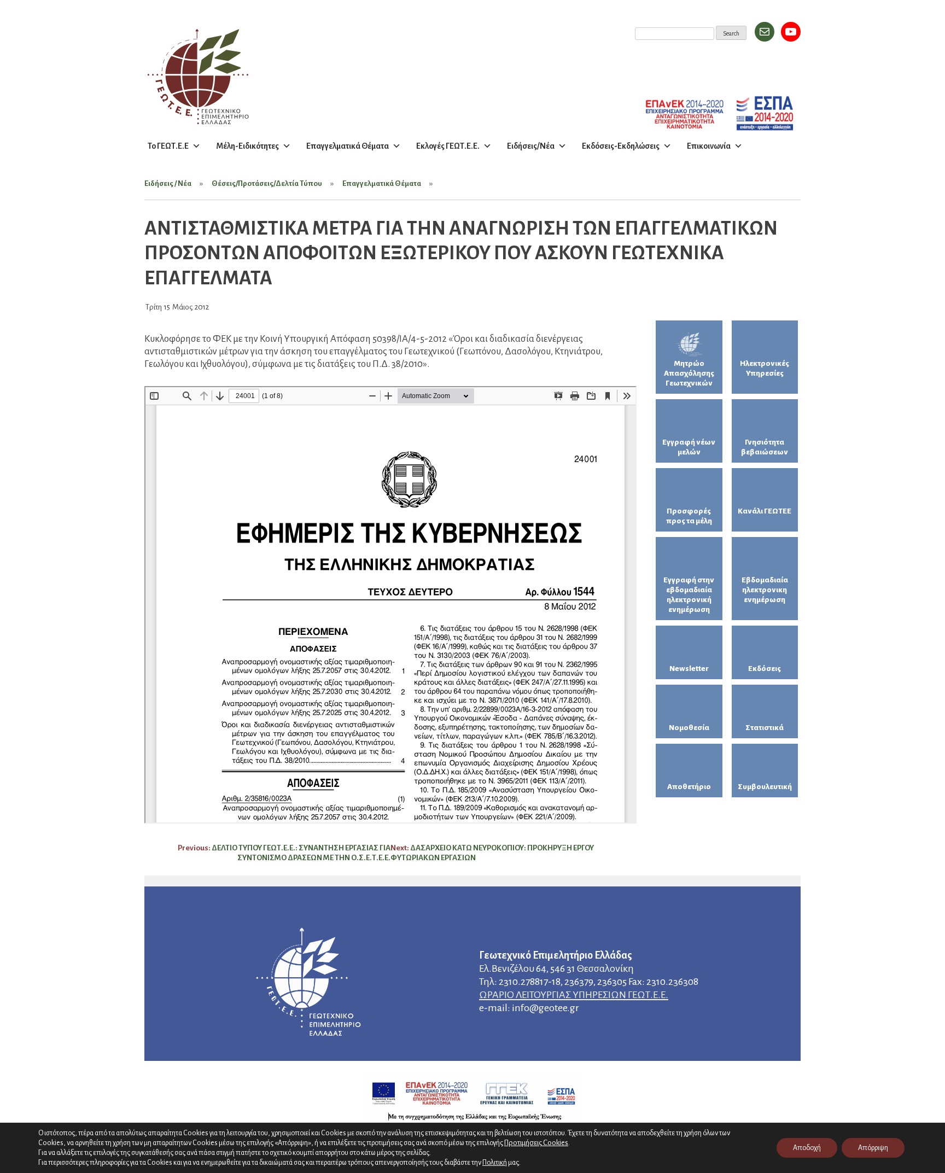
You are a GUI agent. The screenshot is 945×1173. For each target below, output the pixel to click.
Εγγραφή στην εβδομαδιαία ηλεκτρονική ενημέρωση (688, 595)
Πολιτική (494, 1162)
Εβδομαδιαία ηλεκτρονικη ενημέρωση (765, 590)
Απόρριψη (873, 1148)
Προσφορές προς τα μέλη (689, 516)
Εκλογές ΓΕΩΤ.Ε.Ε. (448, 146)
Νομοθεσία (689, 727)
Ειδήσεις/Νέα (531, 146)
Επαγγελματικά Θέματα (347, 146)
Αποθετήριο (689, 787)
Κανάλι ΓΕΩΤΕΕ (764, 511)
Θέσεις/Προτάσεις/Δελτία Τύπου (267, 183)
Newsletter (689, 668)
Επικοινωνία (709, 146)
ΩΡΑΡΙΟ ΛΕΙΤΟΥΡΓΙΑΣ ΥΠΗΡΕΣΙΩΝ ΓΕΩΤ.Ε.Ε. (573, 994)
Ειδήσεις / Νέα (167, 183)
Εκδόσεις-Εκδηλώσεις (621, 146)
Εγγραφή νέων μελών (688, 447)
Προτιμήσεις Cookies (536, 1143)
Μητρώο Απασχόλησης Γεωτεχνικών (689, 373)
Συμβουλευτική (765, 787)
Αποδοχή (807, 1148)
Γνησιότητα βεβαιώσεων (764, 447)
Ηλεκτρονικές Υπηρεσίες (764, 368)
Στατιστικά (764, 727)
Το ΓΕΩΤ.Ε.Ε (168, 146)
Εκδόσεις (764, 668)
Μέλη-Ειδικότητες (247, 146)
